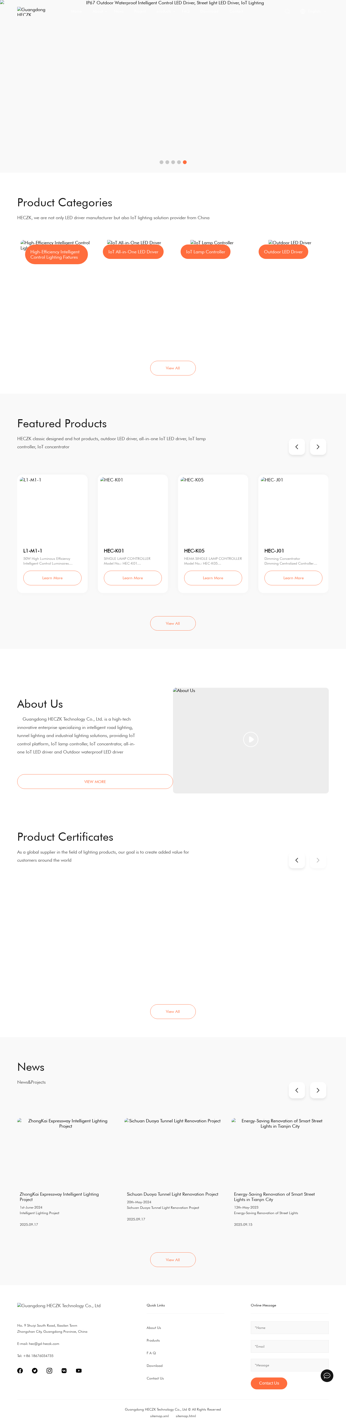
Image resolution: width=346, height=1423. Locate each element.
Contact (236, 11)
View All (173, 368)
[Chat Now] (327, 1375)
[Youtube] (79, 1370)
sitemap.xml (159, 1416)
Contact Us (155, 1378)
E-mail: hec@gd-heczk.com (38, 1344)
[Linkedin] (49, 1370)
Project (140, 11)
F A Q (151, 1353)
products (164, 11)
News (118, 11)
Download (209, 11)
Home (76, 11)
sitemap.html (186, 1416)
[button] (161, 162)
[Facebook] (20, 1370)
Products (153, 1340)
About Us (154, 1328)
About (98, 11)
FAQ (185, 11)
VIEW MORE (95, 781)
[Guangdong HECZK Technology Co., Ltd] (35, 11)
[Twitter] (34, 1370)
